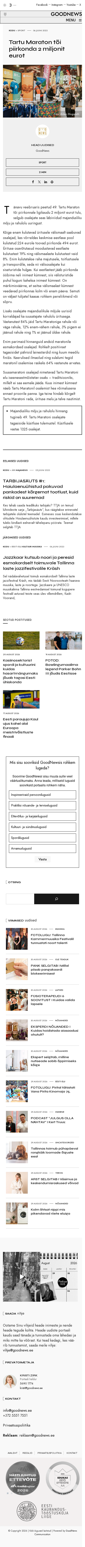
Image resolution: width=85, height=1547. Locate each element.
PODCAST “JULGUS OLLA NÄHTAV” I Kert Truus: (52, 1120)
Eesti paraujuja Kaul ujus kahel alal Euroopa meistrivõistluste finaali (20, 728)
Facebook (42, 5)
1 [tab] (8, 1493)
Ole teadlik (62, 959)
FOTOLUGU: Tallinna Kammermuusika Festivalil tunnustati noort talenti (52, 939)
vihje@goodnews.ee (18, 1350)
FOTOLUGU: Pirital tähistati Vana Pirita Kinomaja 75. (53, 1089)
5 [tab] (24, 1493)
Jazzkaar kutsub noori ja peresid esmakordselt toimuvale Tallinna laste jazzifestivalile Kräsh (38, 563)
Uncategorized (64, 1142)
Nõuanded (61, 1020)
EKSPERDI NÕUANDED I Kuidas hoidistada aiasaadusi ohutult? (54, 1030)
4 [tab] (20, 1493)
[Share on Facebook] (33, 182)
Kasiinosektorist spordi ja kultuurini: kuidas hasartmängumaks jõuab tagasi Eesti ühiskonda (20, 671)
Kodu (12, 30)
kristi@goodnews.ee (31, 1388)
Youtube (71, 5)
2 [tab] (12, 1493)
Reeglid (27, 1453)
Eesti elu (17, 546)
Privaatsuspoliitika (16, 1425)
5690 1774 (26, 1383)
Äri (13, 470)
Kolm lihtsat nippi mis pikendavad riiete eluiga (50, 1211)
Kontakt (72, 1453)
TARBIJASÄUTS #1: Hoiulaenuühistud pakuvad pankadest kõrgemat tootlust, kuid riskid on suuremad (40, 489)
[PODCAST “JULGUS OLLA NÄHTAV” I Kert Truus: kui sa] (59, 1277)
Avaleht (12, 1453)
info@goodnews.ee (17, 1410)
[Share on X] (39, 182)
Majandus (22, 470)
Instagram (57, 5)
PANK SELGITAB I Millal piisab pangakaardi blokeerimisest (50, 969)
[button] (2, 9)
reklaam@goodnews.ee (37, 1435)
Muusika (37, 546)
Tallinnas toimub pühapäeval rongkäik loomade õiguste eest (54, 1152)
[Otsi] (56, 899)
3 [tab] (16, 1493)
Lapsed (59, 990)
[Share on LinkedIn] (45, 182)
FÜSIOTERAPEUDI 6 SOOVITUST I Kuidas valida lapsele (53, 1000)
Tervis (59, 1172)
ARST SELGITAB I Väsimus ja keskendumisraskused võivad (54, 1181)
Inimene (59, 1111)
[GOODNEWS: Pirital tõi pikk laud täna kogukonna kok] (21, 1277)
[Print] (52, 182)
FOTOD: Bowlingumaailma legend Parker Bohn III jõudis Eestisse (63, 667)
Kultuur (27, 546)
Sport (21, 30)
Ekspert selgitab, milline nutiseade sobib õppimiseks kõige (53, 1061)
